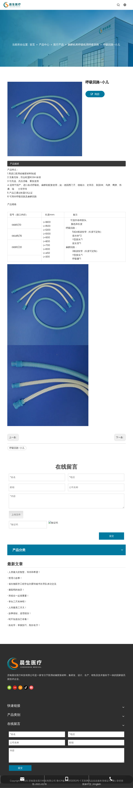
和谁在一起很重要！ (19, 595)
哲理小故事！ (15, 578)
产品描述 (14, 163)
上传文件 (16, 514)
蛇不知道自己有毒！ (19, 619)
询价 (97, 94)
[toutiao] (31, 688)
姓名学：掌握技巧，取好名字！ (24, 625)
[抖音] (26, 688)
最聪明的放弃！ (16, 589)
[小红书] (15, 688)
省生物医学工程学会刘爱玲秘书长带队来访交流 (32, 583)
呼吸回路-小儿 (16, 448)
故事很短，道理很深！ (20, 613)
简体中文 (86, 784)
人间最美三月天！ (18, 607)
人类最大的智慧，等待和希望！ (24, 572)
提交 (111, 536)
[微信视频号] (20, 688)
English (97, 784)
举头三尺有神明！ (18, 601)
